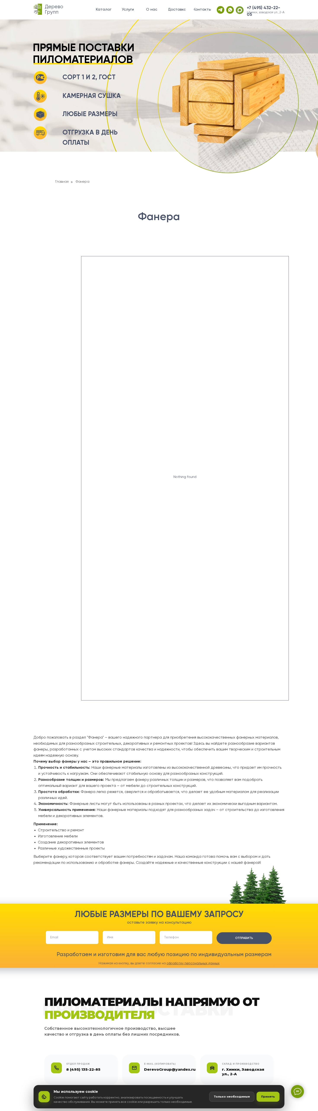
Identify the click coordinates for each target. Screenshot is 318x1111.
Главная (62, 182)
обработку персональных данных (193, 963)
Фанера (82, 182)
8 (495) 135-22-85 (83, 1069)
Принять (268, 1096)
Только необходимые (232, 1096)
